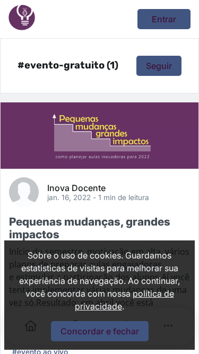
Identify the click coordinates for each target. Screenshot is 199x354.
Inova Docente (76, 187)
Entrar (164, 19)
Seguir (159, 66)
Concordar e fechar (99, 331)
